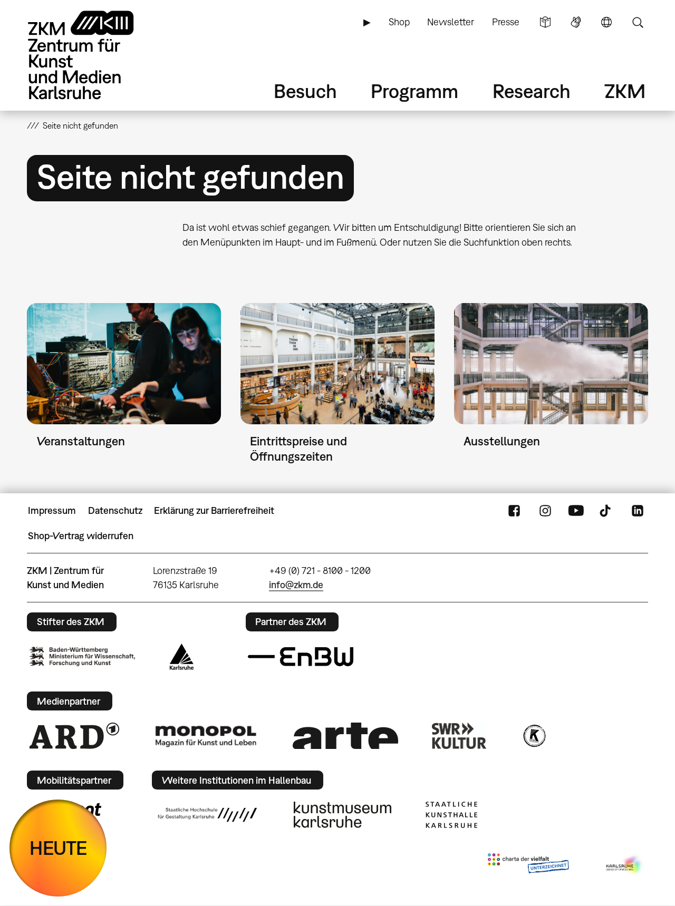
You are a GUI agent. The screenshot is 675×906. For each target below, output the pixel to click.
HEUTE (58, 847)
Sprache (606, 22)
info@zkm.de (296, 584)
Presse (505, 21)
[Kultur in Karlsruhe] (533, 736)
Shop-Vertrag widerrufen (80, 535)
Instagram (545, 510)
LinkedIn (637, 510)
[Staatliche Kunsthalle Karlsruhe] (451, 815)
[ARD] (74, 736)
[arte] (345, 735)
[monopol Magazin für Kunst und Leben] (205, 736)
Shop (399, 21)
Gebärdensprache (575, 22)
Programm (414, 91)
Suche (637, 22)
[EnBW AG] (300, 656)
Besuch (305, 91)
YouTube (575, 510)
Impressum (52, 510)
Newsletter (450, 21)
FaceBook (514, 510)
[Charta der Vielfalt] (528, 865)
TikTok (606, 510)
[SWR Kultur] (459, 736)
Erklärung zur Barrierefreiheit (214, 510)
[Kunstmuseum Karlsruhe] (342, 815)
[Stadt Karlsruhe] (182, 657)
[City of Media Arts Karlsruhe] (625, 865)
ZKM (624, 91)
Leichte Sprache (545, 22)
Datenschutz (115, 510)
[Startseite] (95, 55)
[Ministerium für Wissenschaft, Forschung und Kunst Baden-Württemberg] (82, 656)
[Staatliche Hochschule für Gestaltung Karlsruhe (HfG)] (207, 815)
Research (532, 91)
